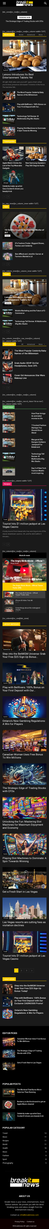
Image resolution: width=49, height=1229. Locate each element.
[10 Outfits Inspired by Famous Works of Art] (24, 225)
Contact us (30, 1222)
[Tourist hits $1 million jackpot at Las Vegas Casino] (24, 505)
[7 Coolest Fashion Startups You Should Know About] (9, 428)
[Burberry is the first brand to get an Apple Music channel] (9, 1104)
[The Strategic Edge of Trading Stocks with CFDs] (24, 774)
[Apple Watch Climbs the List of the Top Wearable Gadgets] (13, 154)
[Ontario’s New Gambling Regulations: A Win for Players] (24, 707)
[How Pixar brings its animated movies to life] (9, 416)
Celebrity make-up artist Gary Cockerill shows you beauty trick (13, 188)
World (21, 35)
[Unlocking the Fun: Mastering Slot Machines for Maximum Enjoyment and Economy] (24, 808)
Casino (5, 683)
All (22, 344)
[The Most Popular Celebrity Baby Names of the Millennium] (9, 95)
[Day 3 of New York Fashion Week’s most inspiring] (9, 471)
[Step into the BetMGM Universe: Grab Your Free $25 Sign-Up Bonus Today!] (24, 640)
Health (7, 235)
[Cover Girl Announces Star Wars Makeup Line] (8, 379)
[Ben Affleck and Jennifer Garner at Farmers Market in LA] (8, 256)
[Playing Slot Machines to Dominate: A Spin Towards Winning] (9, 131)
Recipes (5, 160)
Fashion (5, 70)
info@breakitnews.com (29, 1215)
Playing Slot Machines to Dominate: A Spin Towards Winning (24, 860)
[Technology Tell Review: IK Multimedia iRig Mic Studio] (9, 119)
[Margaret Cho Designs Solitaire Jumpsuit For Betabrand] (9, 442)
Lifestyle (5, 183)
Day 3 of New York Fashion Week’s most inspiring (38, 470)
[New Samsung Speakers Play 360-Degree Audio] (36, 154)
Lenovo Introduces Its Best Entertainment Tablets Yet (18, 76)
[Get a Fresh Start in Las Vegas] (24, 878)
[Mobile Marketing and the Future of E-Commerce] (8, 313)
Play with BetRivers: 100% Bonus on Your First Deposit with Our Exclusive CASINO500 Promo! (30, 1001)
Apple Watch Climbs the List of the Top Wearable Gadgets (12, 165)
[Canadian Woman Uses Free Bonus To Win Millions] (24, 740)
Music (28, 160)
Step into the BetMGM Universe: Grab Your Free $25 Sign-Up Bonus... (24, 655)
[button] (45, 3)
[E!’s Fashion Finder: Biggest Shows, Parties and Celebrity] (8, 246)
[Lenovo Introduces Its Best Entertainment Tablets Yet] (24, 55)
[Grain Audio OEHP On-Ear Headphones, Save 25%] (8, 367)
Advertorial (31, 35)
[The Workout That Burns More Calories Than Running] (9, 1092)
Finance (5, 784)
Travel (5, 519)
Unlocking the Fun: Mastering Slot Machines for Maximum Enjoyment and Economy (23, 824)
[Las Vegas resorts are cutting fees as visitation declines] (24, 908)
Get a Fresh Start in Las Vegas (20, 891)
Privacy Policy (19, 1222)
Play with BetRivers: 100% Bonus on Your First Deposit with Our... (23, 689)
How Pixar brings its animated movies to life (38, 415)
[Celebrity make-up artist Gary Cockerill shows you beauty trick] (13, 177)
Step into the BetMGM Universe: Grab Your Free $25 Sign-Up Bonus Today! (29, 988)
